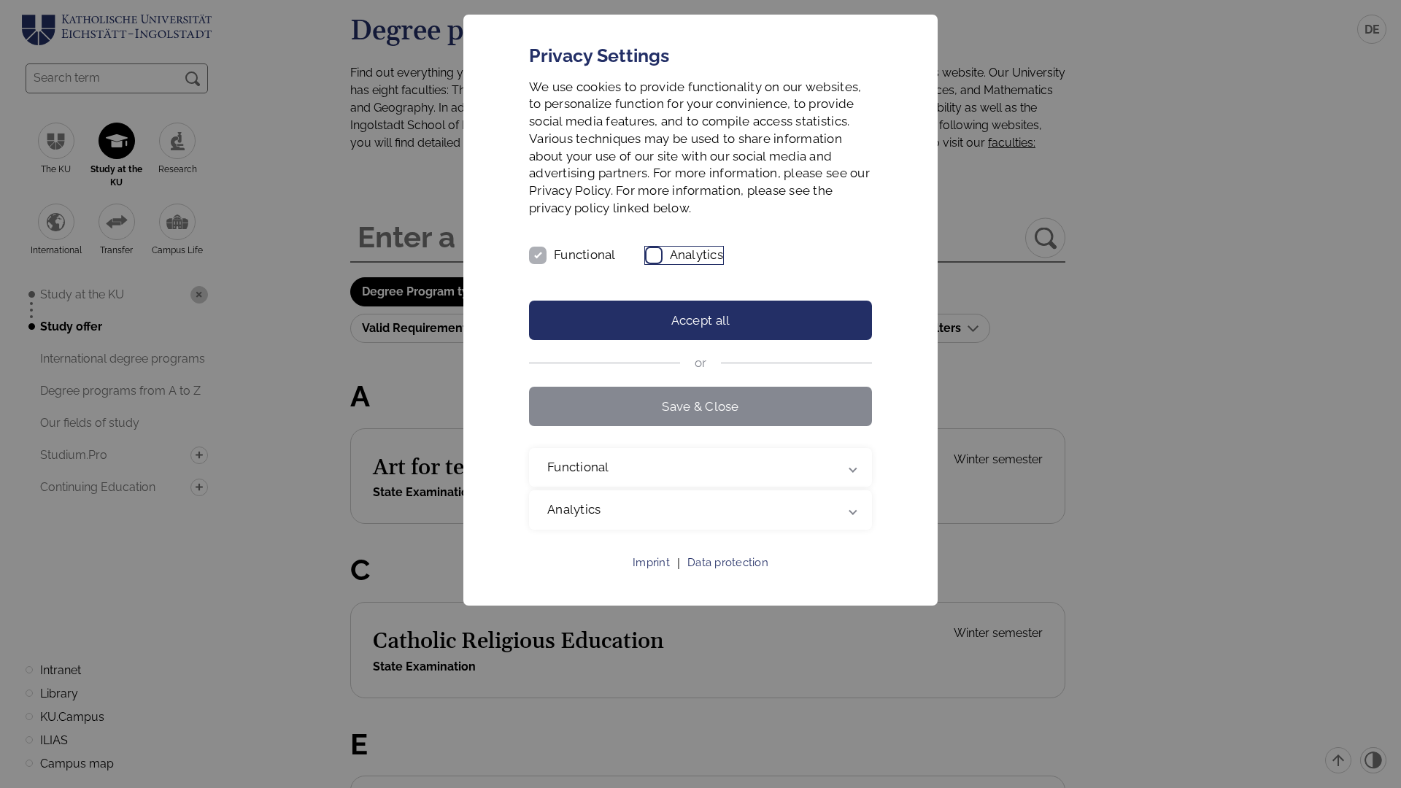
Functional (585, 254)
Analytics (696, 254)
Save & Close (700, 406)
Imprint (651, 562)
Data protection (727, 562)
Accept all (700, 320)
